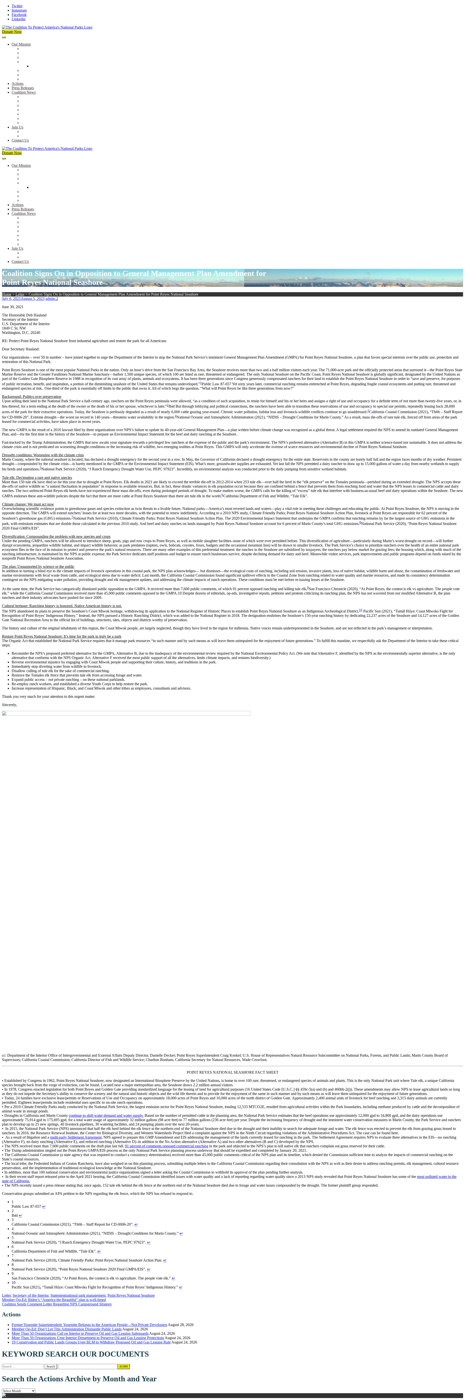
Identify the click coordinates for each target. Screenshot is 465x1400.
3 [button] (368, 410)
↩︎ (43, 1206)
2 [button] (168, 405)
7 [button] (72, 517)
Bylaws (27, 70)
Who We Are (31, 53)
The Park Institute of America (43, 118)
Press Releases (23, 88)
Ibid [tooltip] (172, 406)
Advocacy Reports (35, 105)
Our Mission (21, 44)
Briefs (26, 97)
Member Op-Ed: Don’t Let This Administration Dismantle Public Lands (67, 1329)
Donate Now (12, 32)
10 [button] (360, 610)
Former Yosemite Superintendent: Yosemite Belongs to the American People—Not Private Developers (89, 1325)
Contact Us (20, 140)
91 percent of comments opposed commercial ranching (166, 1146)
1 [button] (201, 383)
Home (6, 294)
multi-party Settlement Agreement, (76, 1137)
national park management (85, 1295)
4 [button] (176, 416)
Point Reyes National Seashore (131, 1295)
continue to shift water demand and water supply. (106, 1115)
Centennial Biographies (49, 66)
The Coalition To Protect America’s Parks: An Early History (67, 62)
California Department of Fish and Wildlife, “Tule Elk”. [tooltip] (265, 496)
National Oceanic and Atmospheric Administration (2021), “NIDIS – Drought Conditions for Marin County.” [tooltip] (260, 417)
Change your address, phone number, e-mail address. (61, 136)
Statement (57, 1295)
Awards (27, 79)
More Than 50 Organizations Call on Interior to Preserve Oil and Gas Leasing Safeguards (80, 1333)
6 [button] (222, 495)
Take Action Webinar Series (42, 110)
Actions (17, 83)
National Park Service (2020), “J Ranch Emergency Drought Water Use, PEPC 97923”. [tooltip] (108, 469)
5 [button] (40, 468)
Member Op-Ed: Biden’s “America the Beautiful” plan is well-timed (54, 1300)
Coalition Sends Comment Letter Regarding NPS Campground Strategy (57, 1304)
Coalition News (24, 92)
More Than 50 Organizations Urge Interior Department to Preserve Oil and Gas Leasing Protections (88, 1338)
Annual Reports (33, 101)
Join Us (17, 127)
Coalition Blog (32, 114)
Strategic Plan (31, 75)
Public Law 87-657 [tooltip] (216, 384)
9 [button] (308, 587)
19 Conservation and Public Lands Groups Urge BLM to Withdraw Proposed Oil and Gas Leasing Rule (91, 1342)
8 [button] (360, 522)
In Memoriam (31, 123)
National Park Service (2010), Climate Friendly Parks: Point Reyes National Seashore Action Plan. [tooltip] (148, 518)
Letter (20, 294)
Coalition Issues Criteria (39, 57)
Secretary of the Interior (30, 1295)
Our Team (29, 49)
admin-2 (52, 299)
